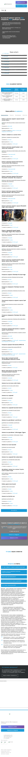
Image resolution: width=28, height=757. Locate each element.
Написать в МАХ (14, 537)
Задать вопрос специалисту (10, 675)
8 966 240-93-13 (9, 734)
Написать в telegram (14, 534)
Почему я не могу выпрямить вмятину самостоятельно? (11, 572)
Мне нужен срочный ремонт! (9, 576)
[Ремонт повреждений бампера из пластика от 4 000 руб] (14, 75)
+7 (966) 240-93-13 (14, 531)
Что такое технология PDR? (9, 585)
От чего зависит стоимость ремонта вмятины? (13, 567)
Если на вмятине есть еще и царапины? (11, 581)
